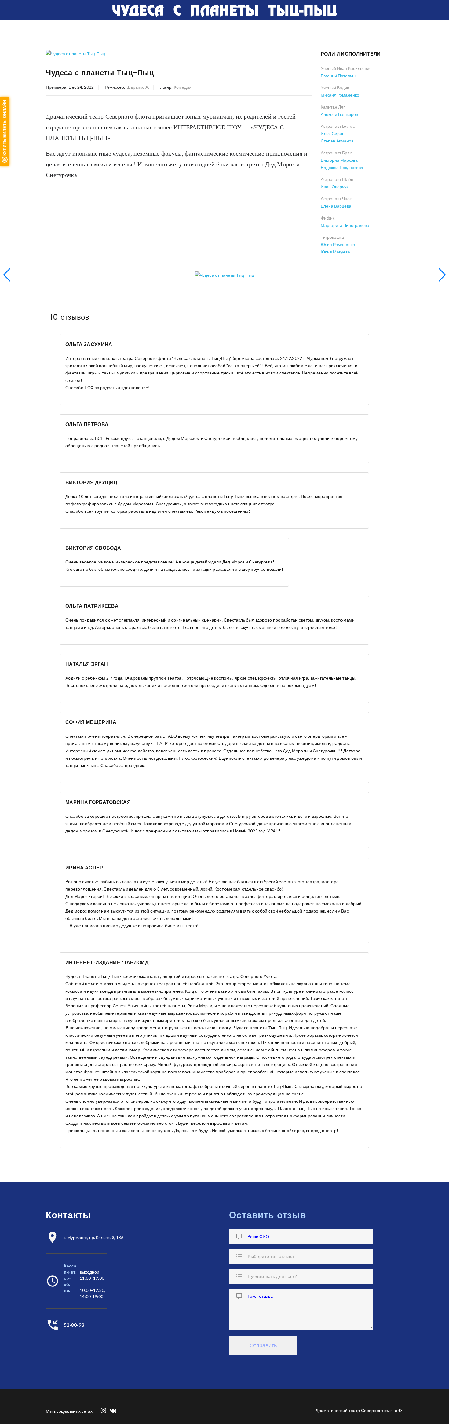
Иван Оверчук (334, 186)
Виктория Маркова (339, 160)
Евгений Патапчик (338, 75)
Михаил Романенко (340, 95)
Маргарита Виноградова (345, 225)
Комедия (183, 87)
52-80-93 (74, 1325)
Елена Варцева (336, 205)
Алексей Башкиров (339, 114)
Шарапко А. (137, 87)
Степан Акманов (337, 140)
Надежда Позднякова (342, 167)
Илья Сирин (333, 133)
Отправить (263, 1345)
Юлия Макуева (335, 251)
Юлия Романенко (338, 244)
